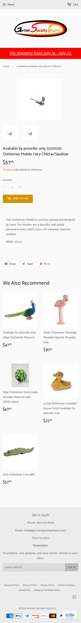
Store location (40, 538)
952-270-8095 (45, 522)
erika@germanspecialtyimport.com (44, 530)
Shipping (8, 169)
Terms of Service (66, 585)
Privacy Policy (47, 585)
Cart (75, 4)
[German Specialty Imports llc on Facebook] (74, 597)
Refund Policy (30, 585)
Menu (11, 4)
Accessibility (24, 590)
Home (6, 66)
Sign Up (71, 567)
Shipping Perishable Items (47, 590)
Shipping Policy (11, 585)
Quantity (7, 180)
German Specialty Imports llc (41, 608)
